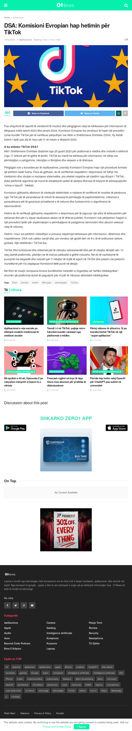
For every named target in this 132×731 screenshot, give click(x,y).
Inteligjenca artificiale (78, 672)
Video (104, 690)
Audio (7, 633)
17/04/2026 (53, 390)
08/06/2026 (10, 340)
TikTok (74, 282)
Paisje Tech (95, 622)
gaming (23, 672)
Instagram (58, 672)
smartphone (113, 684)
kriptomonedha (35, 678)
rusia (64, 684)
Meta (100, 678)
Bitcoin (68, 667)
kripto (20, 678)
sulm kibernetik (13, 690)
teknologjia (58, 690)
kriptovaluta (52, 678)
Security (93, 633)
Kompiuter (53, 638)
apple (57, 667)
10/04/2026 (96, 390)
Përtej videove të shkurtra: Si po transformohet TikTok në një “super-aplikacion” (108, 331)
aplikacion (30, 667)
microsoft (112, 678)
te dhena (30, 690)
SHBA (88, 684)
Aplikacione (18, 17)
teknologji (43, 690)
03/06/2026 (53, 340)
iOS (121, 672)
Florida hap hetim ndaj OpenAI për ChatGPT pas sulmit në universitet (107, 381)
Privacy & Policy (42, 713)
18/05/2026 (10, 390)
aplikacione (45, 667)
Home (7, 17)
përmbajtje (61, 282)
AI (7, 667)
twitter (83, 690)
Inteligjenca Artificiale (64, 321)
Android (16, 667)
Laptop (51, 648)
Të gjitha (94, 643)
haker (46, 672)
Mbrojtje (46, 282)
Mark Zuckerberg (84, 678)
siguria (99, 684)
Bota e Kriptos (12, 648)
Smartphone (96, 638)
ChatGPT (93, 667)
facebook (10, 672)
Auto (7, 638)
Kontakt (60, 713)
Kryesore (98, 321)
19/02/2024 (9, 39)
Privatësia (38, 684)
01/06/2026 (96, 340)
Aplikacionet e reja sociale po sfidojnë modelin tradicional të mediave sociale (21, 331)
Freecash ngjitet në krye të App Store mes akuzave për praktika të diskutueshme (66, 381)
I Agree (81, 726)
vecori (93, 690)
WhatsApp (116, 690)
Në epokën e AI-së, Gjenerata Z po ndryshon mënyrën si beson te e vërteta (23, 381)
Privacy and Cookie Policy (57, 726)
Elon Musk (107, 667)
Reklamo (24, 713)
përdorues (52, 684)
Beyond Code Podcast (17, 643)
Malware (67, 678)
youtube (16, 696)
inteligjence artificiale (104, 672)
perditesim (23, 684)
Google (34, 672)
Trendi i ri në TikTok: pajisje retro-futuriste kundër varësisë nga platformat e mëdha (66, 331)
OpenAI (9, 684)
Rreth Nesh (9, 713)
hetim (35, 282)
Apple (7, 628)
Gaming (51, 628)
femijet (24, 282)
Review (93, 628)
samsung (76, 684)
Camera (51, 622)
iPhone (9, 678)
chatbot (80, 667)
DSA (14, 282)
